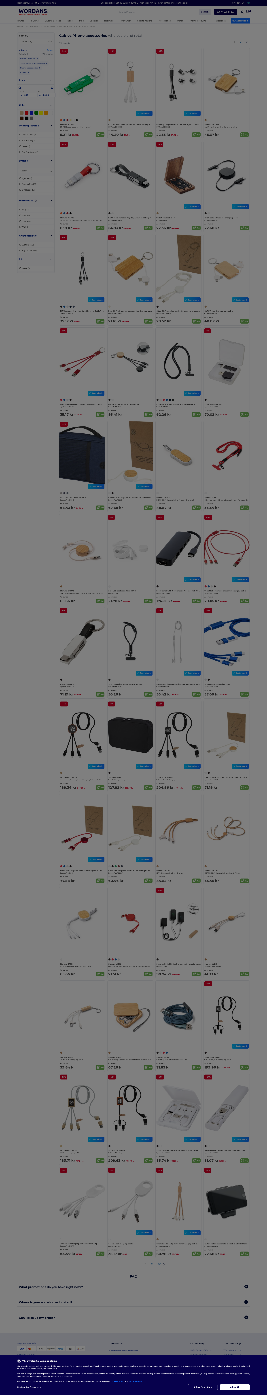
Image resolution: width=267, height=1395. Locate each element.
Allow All (234, 1387)
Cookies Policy (117, 1381)
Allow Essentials (203, 1387)
